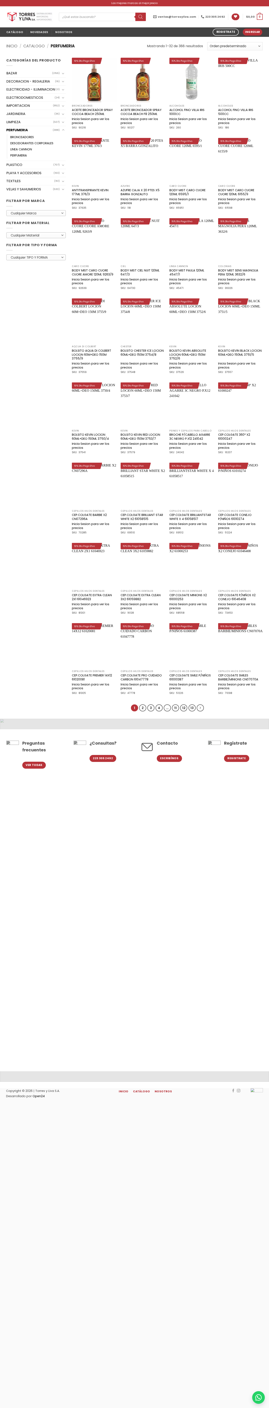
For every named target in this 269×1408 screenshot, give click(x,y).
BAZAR (11, 73)
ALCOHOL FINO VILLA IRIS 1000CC (186, 112)
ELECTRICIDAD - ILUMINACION (30, 89)
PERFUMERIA (17, 130)
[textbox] (35, 213)
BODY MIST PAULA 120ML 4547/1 (186, 272)
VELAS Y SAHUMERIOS (23, 189)
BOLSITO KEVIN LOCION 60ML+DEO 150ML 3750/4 (90, 437)
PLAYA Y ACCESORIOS (23, 173)
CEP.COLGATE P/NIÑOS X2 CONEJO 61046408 (237, 597)
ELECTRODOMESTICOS (24, 97)
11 (175, 708)
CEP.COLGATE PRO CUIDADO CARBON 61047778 (141, 677)
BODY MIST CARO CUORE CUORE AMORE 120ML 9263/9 (92, 272)
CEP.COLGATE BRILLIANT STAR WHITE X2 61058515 (142, 517)
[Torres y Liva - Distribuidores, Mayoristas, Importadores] (29, 17)
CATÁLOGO (14, 32)
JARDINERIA (15, 113)
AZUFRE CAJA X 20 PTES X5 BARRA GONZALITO (140, 192)
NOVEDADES (39, 32)
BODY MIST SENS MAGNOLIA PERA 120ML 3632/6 (238, 272)
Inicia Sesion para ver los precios (90, 121)
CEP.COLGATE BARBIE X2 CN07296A (89, 517)
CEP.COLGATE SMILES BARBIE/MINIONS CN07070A (238, 677)
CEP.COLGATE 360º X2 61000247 (234, 437)
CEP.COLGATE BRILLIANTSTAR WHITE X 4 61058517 (190, 517)
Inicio (11, 46)
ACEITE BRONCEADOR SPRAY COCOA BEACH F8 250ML (141, 112)
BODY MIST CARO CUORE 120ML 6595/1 (187, 192)
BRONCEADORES (22, 137)
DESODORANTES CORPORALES (31, 143)
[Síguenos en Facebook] (233, 1091)
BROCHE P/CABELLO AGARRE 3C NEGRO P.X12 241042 (189, 437)
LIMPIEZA (13, 122)
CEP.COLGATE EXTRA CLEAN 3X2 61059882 (141, 597)
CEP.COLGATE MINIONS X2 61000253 (188, 597)
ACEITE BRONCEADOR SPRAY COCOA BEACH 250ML (92, 112)
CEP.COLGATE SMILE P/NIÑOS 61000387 (190, 677)
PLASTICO (14, 164)
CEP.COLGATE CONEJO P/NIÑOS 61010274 (235, 517)
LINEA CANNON (21, 149)
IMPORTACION (18, 105)
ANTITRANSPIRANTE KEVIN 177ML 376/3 (90, 192)
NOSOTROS (63, 32)
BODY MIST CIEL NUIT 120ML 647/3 (140, 272)
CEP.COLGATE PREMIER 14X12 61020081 (92, 677)
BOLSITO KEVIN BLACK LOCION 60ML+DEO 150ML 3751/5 (240, 353)
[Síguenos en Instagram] (238, 1091)
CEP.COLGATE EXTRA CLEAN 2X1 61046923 (92, 597)
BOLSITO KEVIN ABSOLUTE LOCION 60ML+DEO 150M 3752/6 (187, 355)
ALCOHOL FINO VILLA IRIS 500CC (235, 112)
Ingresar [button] (252, 32)
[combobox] (36, 213)
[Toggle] (63, 73)
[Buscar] (140, 17)
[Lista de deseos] (235, 16)
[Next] (200, 708)
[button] (254, 17)
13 (192, 708)
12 (183, 708)
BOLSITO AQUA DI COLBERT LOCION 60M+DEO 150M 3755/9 (91, 355)
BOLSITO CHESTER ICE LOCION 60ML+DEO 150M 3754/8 (142, 353)
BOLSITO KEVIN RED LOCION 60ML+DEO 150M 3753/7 (140, 437)
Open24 (39, 1096)
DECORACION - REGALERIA (28, 81)
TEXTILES (13, 181)
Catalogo (34, 46)
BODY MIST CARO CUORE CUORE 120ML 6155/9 (236, 192)
